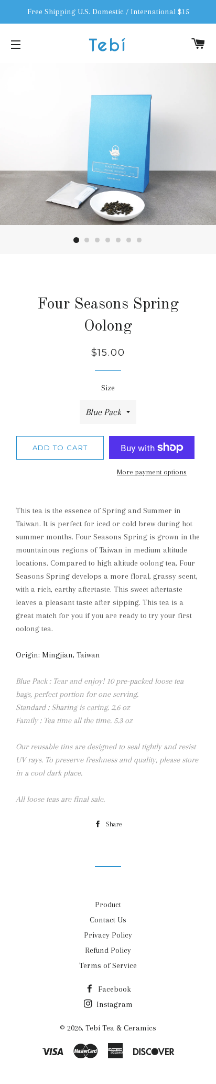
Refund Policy (108, 950)
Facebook (113, 989)
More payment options (152, 472)
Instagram (113, 1004)
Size (108, 387)
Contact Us (108, 919)
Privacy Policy (108, 935)
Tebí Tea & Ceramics (120, 1028)
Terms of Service (108, 965)
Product (108, 904)
